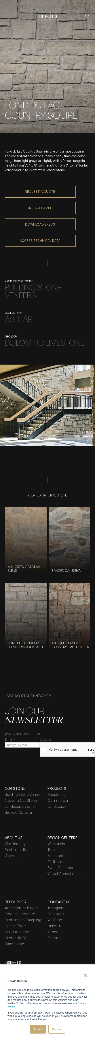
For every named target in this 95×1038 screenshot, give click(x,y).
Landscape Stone (20, 806)
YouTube (55, 920)
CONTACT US (59, 902)
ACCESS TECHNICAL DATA (40, 240)
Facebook (56, 914)
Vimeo (53, 932)
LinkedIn (54, 926)
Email (10, 739)
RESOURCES (15, 902)
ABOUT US (14, 838)
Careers (12, 855)
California (56, 861)
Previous (13, 452)
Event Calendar (60, 867)
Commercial (58, 800)
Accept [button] (38, 1029)
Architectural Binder (21, 908)
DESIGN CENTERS (63, 838)
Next (82, 452)
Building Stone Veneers (24, 794)
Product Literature (20, 914)
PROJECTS (57, 788)
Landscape (57, 806)
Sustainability (16, 849)
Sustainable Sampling (23, 920)
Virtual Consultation (64, 873)
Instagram (56, 908)
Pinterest (55, 938)
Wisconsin (56, 844)
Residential (57, 794)
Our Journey (15, 844)
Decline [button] (56, 1029)
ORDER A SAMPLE (40, 208)
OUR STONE (15, 788)
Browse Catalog (18, 812)
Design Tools (16, 926)
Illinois (53, 849)
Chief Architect (18, 932)
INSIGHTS (13, 962)
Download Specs (40, 224)
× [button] (85, 973)
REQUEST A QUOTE (40, 191)
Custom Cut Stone (21, 800)
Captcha (45, 739)
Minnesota (57, 855)
